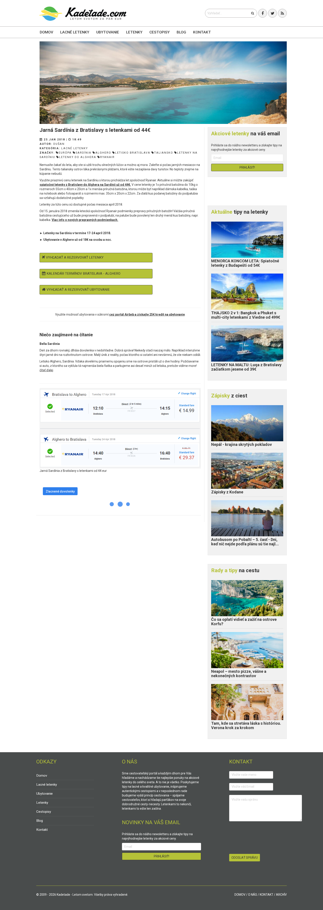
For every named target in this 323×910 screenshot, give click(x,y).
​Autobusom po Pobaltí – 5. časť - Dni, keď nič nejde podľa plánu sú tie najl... (245, 541)
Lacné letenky (74, 32)
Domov (46, 32)
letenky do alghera (77, 157)
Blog (181, 32)
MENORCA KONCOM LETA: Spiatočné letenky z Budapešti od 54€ (245, 263)
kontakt (266, 894)
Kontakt (202, 32)
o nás (252, 894)
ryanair (107, 157)
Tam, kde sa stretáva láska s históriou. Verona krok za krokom (246, 725)
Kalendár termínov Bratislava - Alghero (83, 274)
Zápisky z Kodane (227, 492)
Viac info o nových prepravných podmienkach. (85, 220)
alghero (103, 152)
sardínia (83, 152)
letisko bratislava (132, 152)
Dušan (59, 143)
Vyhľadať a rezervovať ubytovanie (78, 290)
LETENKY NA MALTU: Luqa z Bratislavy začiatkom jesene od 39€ (246, 366)
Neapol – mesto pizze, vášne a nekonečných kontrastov (238, 673)
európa (65, 152)
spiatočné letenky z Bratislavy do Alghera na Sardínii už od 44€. (85, 184)
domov (239, 894)
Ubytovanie (107, 32)
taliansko (163, 152)
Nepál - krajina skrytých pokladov (241, 444)
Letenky (134, 32)
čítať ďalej (46, 370)
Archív (281, 894)
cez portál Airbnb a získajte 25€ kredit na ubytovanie (147, 314)
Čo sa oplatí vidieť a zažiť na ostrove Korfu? (244, 621)
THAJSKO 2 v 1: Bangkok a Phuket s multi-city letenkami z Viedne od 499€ (245, 315)
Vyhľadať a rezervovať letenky (74, 257)
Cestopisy (159, 32)
